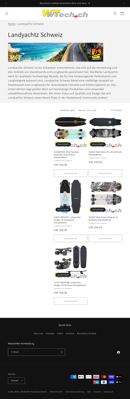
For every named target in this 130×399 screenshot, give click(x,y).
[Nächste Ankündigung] (123, 3)
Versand (97, 392)
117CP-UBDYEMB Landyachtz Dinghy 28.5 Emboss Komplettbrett (70, 284)
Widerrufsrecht (56, 392)
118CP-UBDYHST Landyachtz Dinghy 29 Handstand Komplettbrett (67, 220)
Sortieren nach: (67, 110)
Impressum (108, 392)
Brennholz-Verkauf (86, 333)
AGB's (60, 333)
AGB (89, 392)
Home (12, 24)
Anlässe (70, 333)
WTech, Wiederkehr (22, 392)
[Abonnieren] (61, 352)
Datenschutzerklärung (74, 392)
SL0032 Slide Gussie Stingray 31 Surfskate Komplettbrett (103, 218)
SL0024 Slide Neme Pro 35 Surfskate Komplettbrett (105, 153)
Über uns (38, 333)
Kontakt (50, 333)
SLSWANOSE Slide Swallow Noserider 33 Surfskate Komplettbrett (66, 155)
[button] (6, 13)
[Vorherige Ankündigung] (6, 3)
